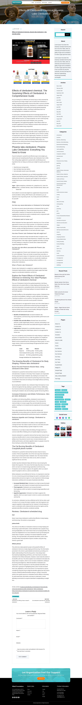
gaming (58, 165)
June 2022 (59, 109)
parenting (59, 208)
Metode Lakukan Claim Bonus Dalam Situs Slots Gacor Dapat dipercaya (62, 284)
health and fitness (60, 179)
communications (60, 151)
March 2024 (59, 86)
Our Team (57, 362)
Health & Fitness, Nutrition (62, 176)
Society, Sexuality (60, 241)
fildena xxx (64, 390)
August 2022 (59, 104)
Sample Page (58, 370)
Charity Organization (37, 702)
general (58, 168)
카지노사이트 (58, 409)
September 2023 (60, 93)
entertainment (60, 156)
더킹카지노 (68, 399)
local (58, 189)
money (58, 194)
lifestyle (58, 187)
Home (56, 343)
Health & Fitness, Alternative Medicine (63, 171)
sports (58, 246)
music (58, 197)
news (58, 199)
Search (67, 34)
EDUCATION (58, 337)
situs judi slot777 (59, 397)
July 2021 (58, 121)
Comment (19, 618)
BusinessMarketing (61, 146)
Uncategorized (15, 596)
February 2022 (60, 116)
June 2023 (59, 100)
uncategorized (60, 260)
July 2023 (58, 97)
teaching (58, 251)
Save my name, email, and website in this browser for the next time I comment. (31, 650)
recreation (59, 218)
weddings (59, 265)
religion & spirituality (61, 227)
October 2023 (59, 90)
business (58, 137)
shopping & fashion (61, 236)
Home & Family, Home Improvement (61, 184)
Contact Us (58, 326)
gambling (59, 163)
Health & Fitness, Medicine (62, 174)
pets (58, 211)
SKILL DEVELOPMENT (60, 376)
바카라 (57, 401)
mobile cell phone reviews (62, 192)
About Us (57, 324)
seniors (58, 232)
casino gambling (60, 149)
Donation (57, 335)
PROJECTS (57, 367)
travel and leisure (60, 255)
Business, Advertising (61, 139)
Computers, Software (61, 153)
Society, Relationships (61, 239)
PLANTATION (58, 365)
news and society (60, 201)
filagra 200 (58, 390)
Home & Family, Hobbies (62, 181)
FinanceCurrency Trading (62, 161)
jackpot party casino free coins (61, 392)
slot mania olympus (59, 399)
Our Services (58, 351)
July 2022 (58, 107)
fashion (58, 158)
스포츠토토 (58, 404)
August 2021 (59, 118)
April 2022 (59, 114)
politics (58, 213)
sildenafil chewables (59, 394)
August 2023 (59, 95)
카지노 (63, 406)
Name (18, 630)
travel (58, 253)
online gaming (60, 204)
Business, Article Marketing (62, 142)
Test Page (57, 378)
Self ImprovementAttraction (63, 229)
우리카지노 (58, 406)
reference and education (62, 222)
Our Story (57, 356)
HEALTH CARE (58, 340)
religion (58, 225)
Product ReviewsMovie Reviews (63, 215)
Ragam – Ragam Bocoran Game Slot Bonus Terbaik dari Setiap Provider (62, 309)
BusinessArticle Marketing (62, 144)
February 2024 (60, 88)
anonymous (59, 135)
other (58, 206)
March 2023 (59, 102)
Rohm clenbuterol (38, 589)
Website (18, 643)
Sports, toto (59, 248)
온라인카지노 (64, 404)
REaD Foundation (17, 2)
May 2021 (59, 123)
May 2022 (59, 111)
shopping (59, 234)
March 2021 (59, 125)
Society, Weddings (60, 243)
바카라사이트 (62, 401)
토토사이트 (65, 409)
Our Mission (58, 348)
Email (18, 636)
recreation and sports (61, 220)
